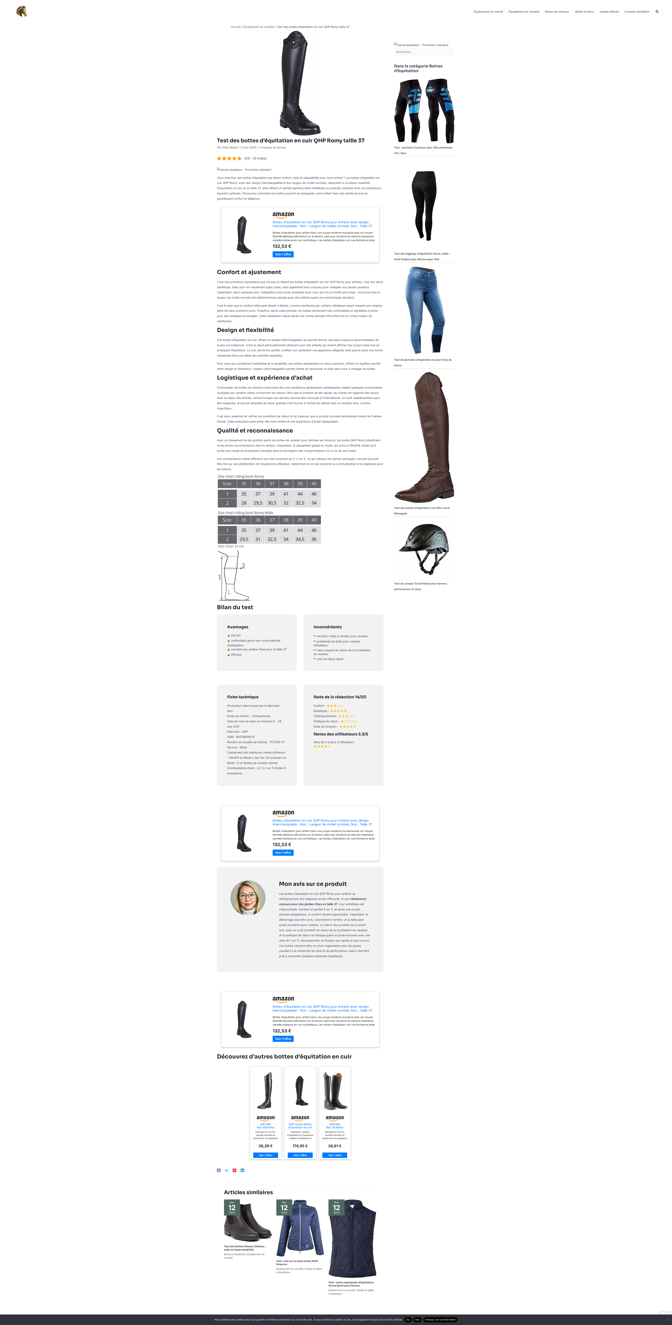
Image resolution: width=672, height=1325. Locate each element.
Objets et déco (584, 11)
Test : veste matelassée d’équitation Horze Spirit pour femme (351, 1284)
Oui (408, 1319)
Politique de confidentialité (440, 1319)
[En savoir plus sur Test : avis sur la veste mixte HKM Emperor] (300, 1228)
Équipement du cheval (488, 11)
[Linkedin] (242, 1170)
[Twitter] (226, 1170)
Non (417, 1319)
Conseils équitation (636, 11)
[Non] (667, 1319)
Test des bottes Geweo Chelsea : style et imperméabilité (244, 1248)
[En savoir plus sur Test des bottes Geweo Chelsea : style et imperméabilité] (248, 1220)
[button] (657, 11)
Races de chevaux (557, 11)
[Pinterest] (234, 1170)
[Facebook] (218, 1170)
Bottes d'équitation (235, 1254)
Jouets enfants (609, 11)
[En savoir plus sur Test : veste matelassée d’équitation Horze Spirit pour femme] (352, 1238)
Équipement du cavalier (524, 11)
